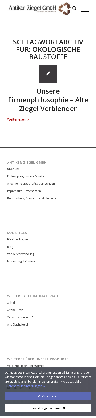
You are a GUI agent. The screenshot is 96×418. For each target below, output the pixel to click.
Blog (10, 247)
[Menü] (83, 9)
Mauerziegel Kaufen (21, 261)
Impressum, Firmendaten (24, 191)
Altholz (11, 303)
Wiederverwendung (20, 254)
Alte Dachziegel (17, 324)
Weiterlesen (16, 119)
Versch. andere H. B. (20, 317)
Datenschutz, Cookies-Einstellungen (31, 198)
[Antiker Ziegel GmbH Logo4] (39, 9)
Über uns (13, 169)
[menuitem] (72, 9)
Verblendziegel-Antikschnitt (25, 366)
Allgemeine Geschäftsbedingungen (31, 183)
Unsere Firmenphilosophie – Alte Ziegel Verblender (48, 99)
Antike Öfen (15, 310)
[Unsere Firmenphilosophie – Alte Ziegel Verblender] (48, 74)
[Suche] (72, 9)
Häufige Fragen (17, 239)
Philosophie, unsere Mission (26, 176)
